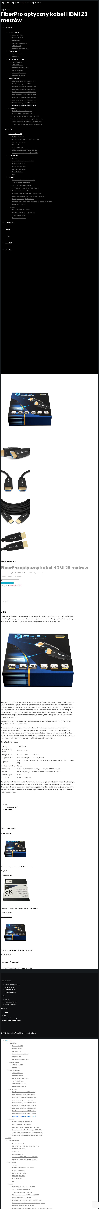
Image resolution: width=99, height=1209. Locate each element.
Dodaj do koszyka (7, 583)
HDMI (6, 804)
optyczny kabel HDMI (11, 807)
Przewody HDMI (15, 585)
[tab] (51, 601)
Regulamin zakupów (10, 1002)
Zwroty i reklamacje (10, 992)
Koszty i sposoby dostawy (12, 985)
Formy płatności (9, 987)
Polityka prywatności (11, 1004)
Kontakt (7, 999)
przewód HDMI (9, 809)
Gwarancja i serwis (10, 990)
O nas (6, 1012)
